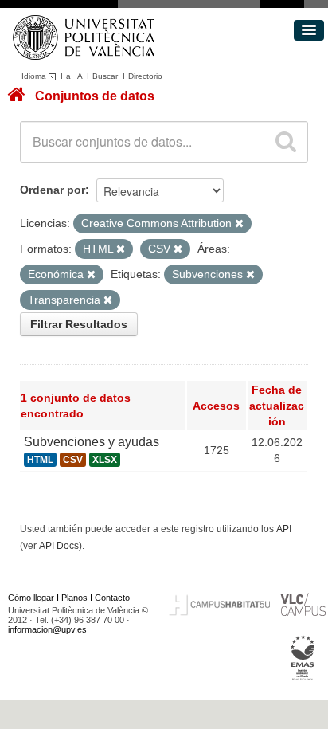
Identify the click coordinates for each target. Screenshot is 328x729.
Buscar (105, 76)
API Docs (59, 545)
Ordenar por (52, 189)
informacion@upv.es (47, 629)
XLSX (104, 459)
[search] (285, 142)
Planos (74, 597)
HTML (40, 459)
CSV (73, 459)
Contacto (112, 597)
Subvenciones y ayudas (91, 442)
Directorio (145, 76)
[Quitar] (239, 224)
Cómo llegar (31, 597)
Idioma (35, 76)
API (283, 529)
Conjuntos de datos (94, 96)
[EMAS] (303, 657)
